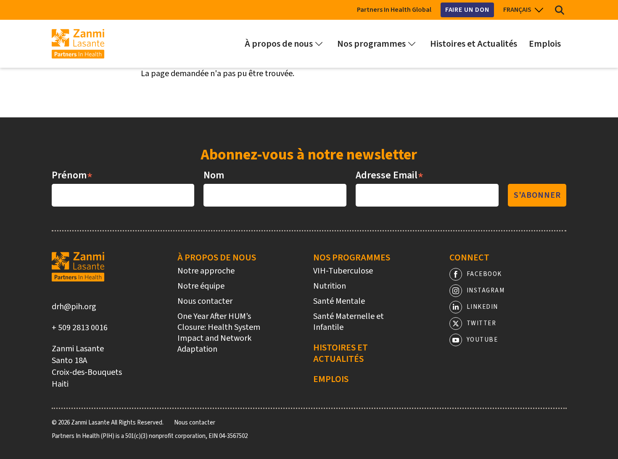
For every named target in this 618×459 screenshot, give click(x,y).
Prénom (72, 175)
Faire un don (467, 9)
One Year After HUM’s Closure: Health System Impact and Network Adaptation (218, 333)
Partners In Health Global (394, 9)
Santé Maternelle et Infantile (348, 322)
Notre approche (206, 270)
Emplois (331, 379)
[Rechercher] (559, 10)
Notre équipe (200, 286)
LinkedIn (482, 306)
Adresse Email (390, 175)
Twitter (482, 323)
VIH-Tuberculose (343, 270)
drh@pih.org (74, 307)
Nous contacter (204, 301)
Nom (213, 175)
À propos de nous (216, 257)
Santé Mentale (339, 301)
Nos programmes (351, 257)
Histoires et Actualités (340, 353)
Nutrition (329, 286)
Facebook (484, 274)
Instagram (486, 290)
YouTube (482, 339)
